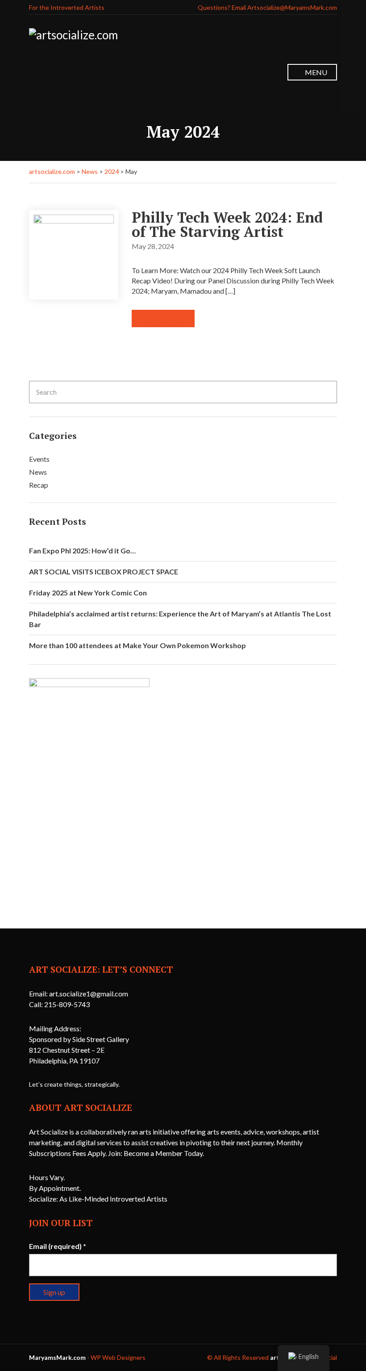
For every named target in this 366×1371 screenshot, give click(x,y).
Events (39, 459)
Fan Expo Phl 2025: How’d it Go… (82, 550)
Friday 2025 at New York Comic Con (88, 592)
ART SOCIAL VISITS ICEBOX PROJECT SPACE (103, 571)
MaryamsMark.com (57, 1357)
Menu (315, 72)
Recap (38, 485)
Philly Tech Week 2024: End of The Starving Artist (227, 224)
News (38, 472)
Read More (163, 318)
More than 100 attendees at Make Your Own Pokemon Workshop (137, 645)
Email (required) (57, 1246)
